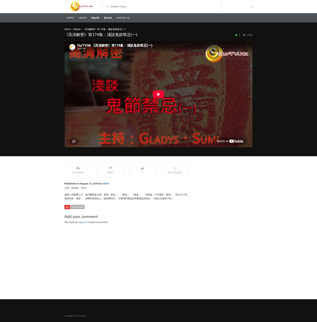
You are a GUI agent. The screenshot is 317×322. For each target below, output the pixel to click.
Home (67, 29)
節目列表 (108, 18)
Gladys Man (78, 207)
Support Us (123, 18)
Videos (83, 18)
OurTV (70, 18)
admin (105, 183)
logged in (83, 222)
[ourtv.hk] (81, 6)
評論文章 (95, 18)
